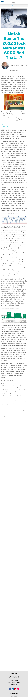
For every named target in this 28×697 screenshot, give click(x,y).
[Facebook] (10, 689)
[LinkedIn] (13, 689)
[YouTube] (15, 689)
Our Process (14, 696)
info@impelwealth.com (14, 687)
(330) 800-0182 (15, 676)
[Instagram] (18, 689)
